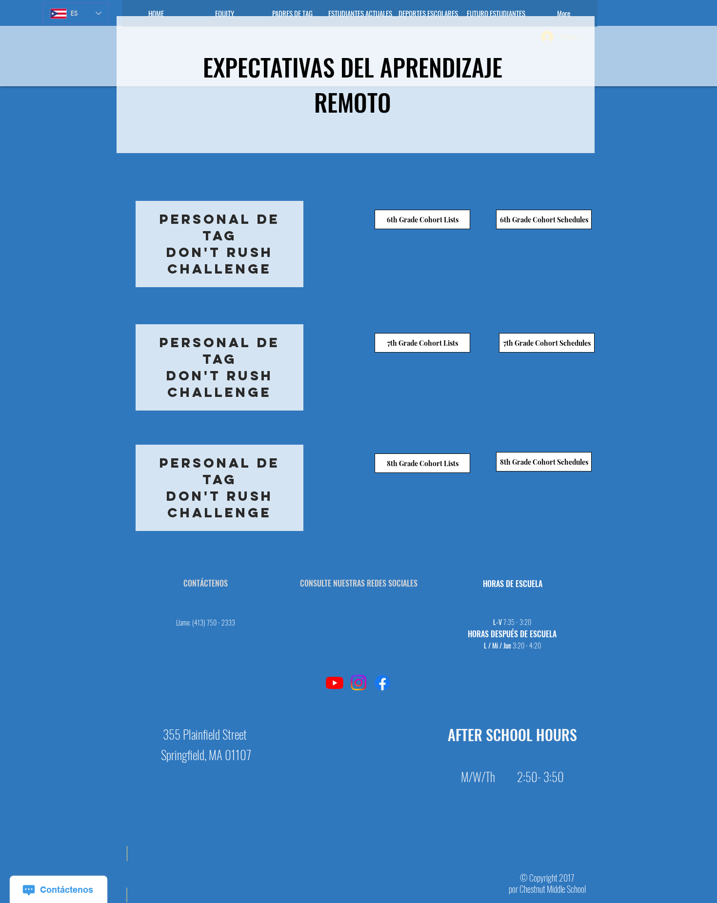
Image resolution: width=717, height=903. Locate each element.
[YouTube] (334, 682)
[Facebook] (382, 682)
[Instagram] (358, 682)
